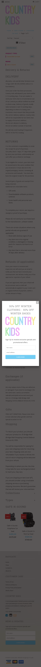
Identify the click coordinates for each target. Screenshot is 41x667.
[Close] (37, 302)
